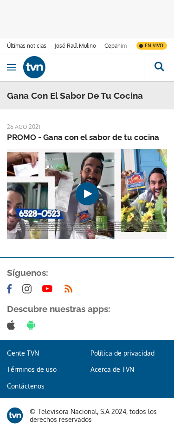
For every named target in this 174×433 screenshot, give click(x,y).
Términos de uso (32, 369)
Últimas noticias (26, 45)
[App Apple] (13, 325)
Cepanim (115, 45)
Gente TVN (23, 353)
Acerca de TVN (112, 369)
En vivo (154, 45)
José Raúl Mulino (75, 45)
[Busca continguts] (159, 67)
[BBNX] (15, 415)
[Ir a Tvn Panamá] (83, 67)
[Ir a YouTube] (49, 288)
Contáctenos (26, 386)
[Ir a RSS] (70, 288)
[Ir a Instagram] (28, 288)
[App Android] (33, 325)
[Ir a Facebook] (11, 288)
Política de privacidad (122, 353)
